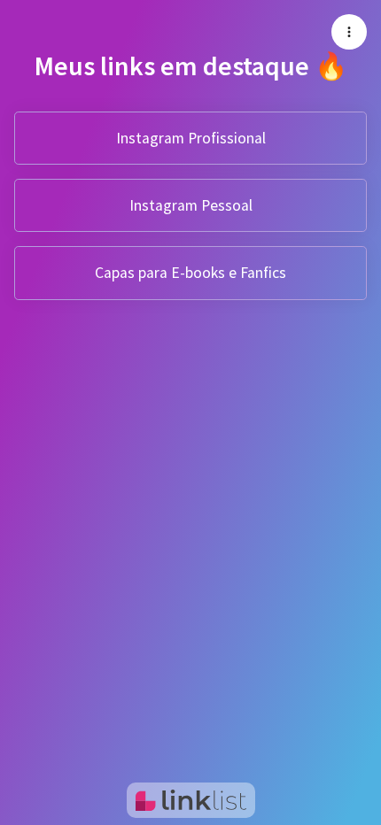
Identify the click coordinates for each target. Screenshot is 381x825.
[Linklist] (191, 800)
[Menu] (349, 32)
